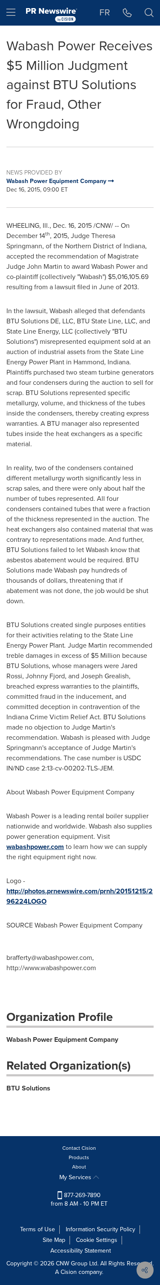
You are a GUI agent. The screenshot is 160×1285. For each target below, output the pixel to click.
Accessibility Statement (80, 1250)
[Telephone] (127, 13)
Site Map (54, 1240)
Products (79, 1157)
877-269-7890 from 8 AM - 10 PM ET (79, 1199)
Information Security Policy (100, 1229)
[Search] (149, 13)
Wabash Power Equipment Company (62, 1039)
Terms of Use (37, 1229)
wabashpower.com (35, 847)
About (79, 1167)
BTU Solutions (28, 1088)
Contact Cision (79, 1148)
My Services (76, 1177)
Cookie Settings (96, 1240)
